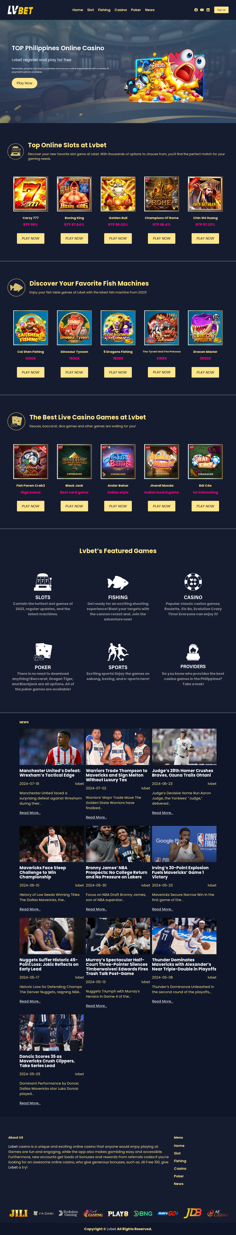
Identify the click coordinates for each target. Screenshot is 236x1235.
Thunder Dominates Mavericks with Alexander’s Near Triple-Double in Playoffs (184, 964)
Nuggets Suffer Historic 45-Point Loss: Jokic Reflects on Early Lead (49, 964)
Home (78, 9)
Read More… (30, 812)
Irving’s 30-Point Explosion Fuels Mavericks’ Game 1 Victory (180, 872)
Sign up (221, 9)
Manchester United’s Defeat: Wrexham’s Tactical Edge (50, 773)
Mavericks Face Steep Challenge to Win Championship (43, 872)
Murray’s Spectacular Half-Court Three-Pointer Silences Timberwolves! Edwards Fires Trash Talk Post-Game (117, 967)
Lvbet (13, 1146)
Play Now (24, 83)
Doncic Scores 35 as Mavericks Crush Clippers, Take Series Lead (47, 1061)
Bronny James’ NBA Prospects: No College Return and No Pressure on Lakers (116, 872)
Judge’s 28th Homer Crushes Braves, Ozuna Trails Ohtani (182, 773)
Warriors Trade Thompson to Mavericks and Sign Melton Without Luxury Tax (116, 775)
